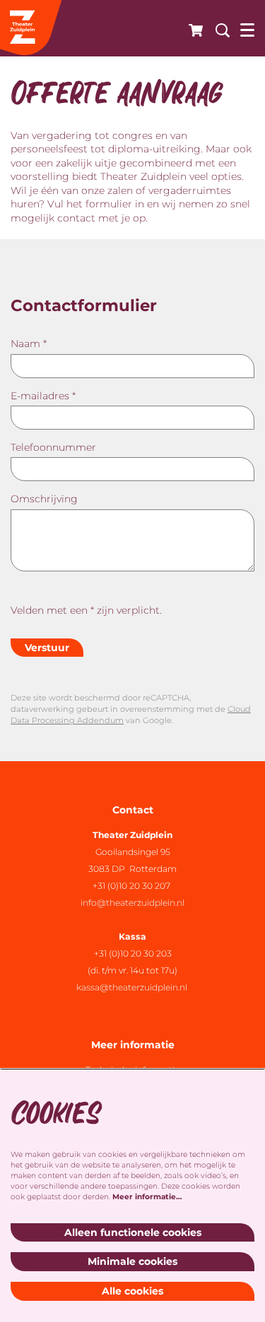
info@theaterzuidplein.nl (132, 902)
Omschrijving (44, 498)
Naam (29, 343)
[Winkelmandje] (191, 28)
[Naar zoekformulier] (217, 28)
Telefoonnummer (53, 447)
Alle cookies (132, 1291)
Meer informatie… (147, 1196)
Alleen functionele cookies (132, 1232)
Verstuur (47, 647)
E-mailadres (43, 395)
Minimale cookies (132, 1261)
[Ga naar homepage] (32, 28)
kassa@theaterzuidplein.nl (132, 987)
